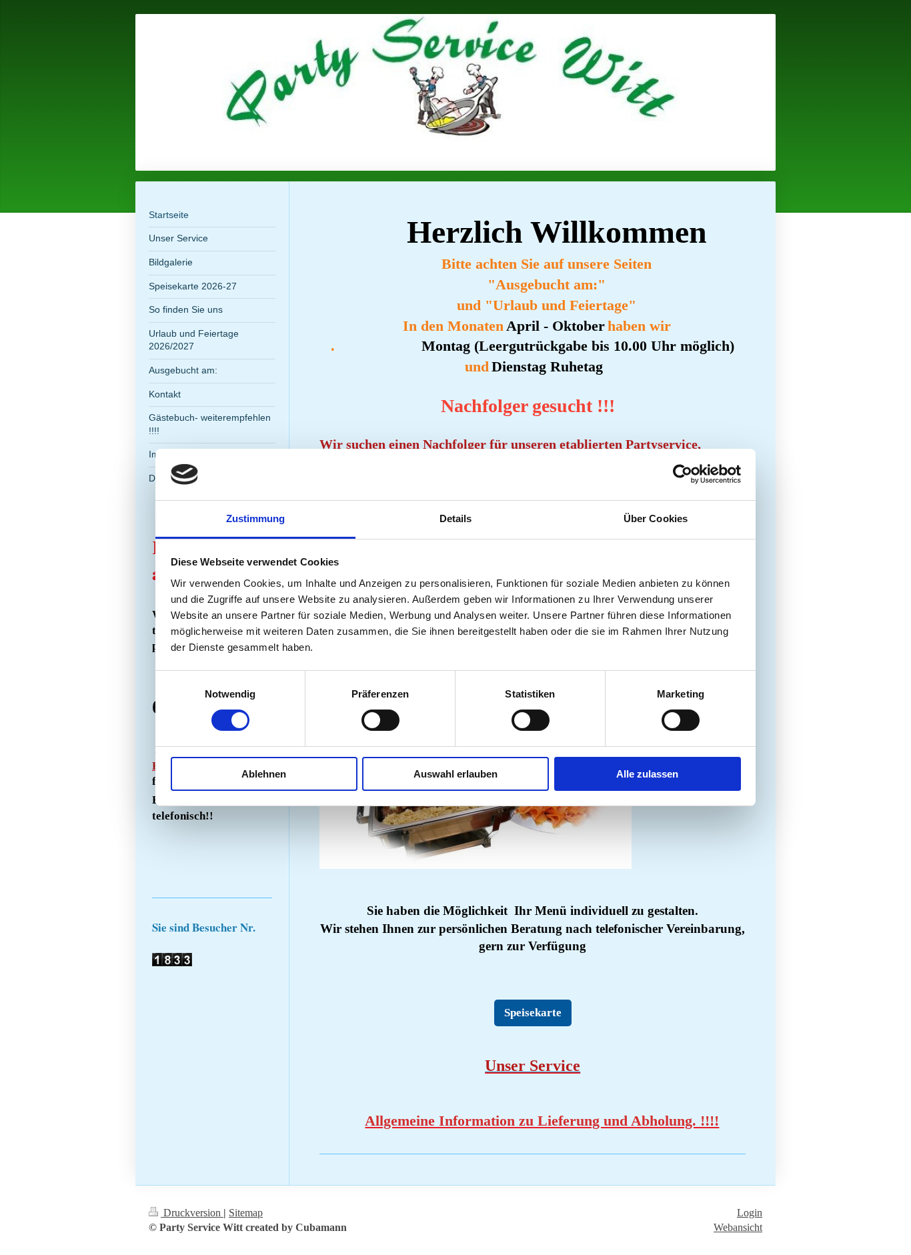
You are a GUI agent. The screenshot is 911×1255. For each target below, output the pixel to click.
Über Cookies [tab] (656, 518)
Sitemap (246, 1212)
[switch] (380, 720)
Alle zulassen (647, 774)
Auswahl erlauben (455, 774)
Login (749, 1212)
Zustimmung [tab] (255, 518)
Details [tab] (455, 518)
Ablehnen (263, 774)
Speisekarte (533, 1012)
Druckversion (192, 1212)
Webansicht (738, 1227)
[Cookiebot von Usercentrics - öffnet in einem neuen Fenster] (682, 474)
